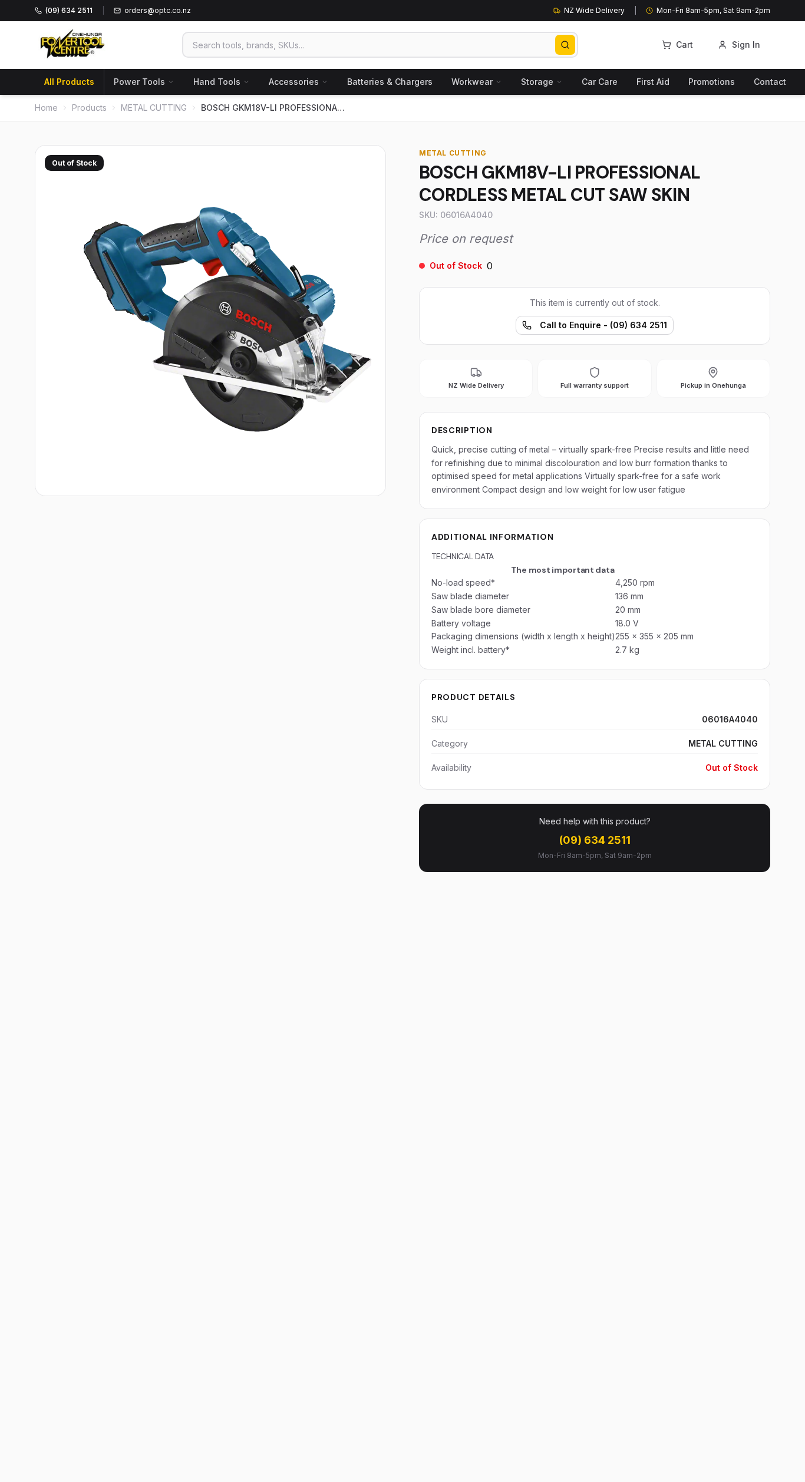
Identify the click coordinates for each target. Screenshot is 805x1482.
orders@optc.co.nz (157, 10)
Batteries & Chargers (390, 82)
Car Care (600, 82)
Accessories (294, 82)
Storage (537, 82)
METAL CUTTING (154, 108)
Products (89, 108)
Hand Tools (216, 82)
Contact (770, 82)
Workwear (472, 82)
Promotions (711, 82)
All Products (69, 82)
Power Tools (139, 82)
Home (46, 108)
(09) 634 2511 (595, 840)
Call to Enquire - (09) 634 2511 (603, 325)
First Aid (652, 82)
